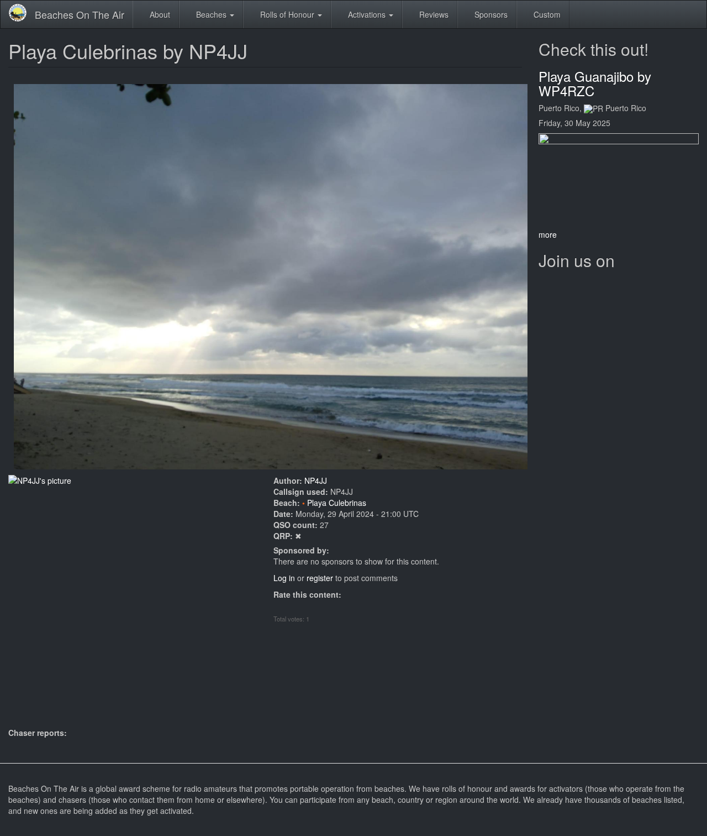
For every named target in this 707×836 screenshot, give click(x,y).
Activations (367, 14)
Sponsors (490, 14)
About (158, 14)
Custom (546, 14)
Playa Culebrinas (336, 502)
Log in (284, 577)
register (320, 577)
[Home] (22, 13)
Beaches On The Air (79, 14)
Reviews (433, 14)
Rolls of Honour (287, 14)
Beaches (211, 14)
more (548, 234)
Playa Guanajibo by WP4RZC (595, 83)
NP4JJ (315, 480)
